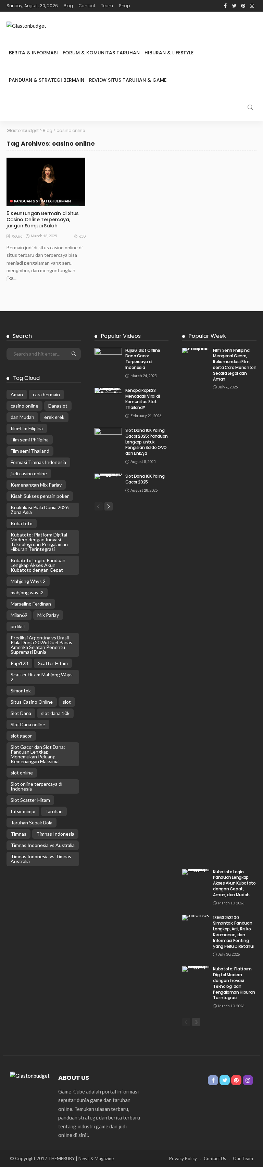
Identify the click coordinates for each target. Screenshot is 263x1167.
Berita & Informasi (33, 52)
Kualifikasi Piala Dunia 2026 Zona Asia (39, 509)
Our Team (243, 1158)
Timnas (18, 834)
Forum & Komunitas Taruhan (101, 52)
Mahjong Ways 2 (28, 581)
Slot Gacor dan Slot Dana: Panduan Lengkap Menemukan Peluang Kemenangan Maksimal (38, 754)
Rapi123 (19, 663)
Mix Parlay (48, 615)
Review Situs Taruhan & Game (127, 80)
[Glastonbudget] (26, 25)
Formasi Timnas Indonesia (38, 462)
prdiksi (18, 626)
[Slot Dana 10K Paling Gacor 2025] (108, 476)
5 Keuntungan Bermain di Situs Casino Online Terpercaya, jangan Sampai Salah (43, 219)
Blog (68, 6)
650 (82, 236)
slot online (22, 772)
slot (67, 702)
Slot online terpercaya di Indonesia (36, 786)
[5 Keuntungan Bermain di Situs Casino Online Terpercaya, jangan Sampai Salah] (46, 182)
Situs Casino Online (32, 702)
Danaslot (57, 406)
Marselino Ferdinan (31, 604)
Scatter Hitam (53, 663)
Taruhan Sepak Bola (31, 822)
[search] (250, 107)
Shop (124, 6)
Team (107, 6)
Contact (87, 6)
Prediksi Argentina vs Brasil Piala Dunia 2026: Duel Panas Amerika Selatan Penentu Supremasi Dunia (41, 645)
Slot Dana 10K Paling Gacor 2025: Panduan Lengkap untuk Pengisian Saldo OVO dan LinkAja (146, 441)
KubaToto (22, 523)
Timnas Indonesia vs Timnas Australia (41, 858)
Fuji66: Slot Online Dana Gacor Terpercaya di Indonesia (142, 358)
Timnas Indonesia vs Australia (43, 845)
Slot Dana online (28, 724)
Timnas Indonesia (55, 834)
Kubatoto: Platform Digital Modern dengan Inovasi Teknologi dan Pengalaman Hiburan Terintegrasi (39, 542)
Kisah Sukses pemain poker (40, 496)
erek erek (54, 417)
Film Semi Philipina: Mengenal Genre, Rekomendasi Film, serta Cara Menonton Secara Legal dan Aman (234, 364)
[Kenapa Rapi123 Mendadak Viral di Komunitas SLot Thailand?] (108, 390)
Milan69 (19, 615)
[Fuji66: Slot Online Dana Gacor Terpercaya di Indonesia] (108, 357)
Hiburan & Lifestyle (169, 52)
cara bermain (46, 394)
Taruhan (54, 811)
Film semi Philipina (30, 439)
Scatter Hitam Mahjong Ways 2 (42, 677)
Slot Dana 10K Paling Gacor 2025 (145, 479)
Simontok (21, 690)
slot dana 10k (55, 713)
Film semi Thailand (30, 451)
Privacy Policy (183, 1158)
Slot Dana (21, 713)
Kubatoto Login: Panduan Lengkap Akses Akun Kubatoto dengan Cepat (38, 565)
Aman (17, 394)
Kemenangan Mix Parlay (36, 485)
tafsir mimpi (23, 811)
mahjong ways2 (27, 592)
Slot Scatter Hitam (30, 800)
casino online (24, 406)
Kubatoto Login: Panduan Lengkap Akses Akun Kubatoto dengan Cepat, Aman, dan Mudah (234, 883)
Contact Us (215, 1158)
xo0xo (17, 236)
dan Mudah (22, 417)
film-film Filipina (27, 428)
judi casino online (29, 473)
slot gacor (21, 736)
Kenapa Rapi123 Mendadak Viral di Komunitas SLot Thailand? (142, 398)
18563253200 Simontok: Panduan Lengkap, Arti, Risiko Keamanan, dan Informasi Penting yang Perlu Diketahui (233, 932)
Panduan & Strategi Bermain (46, 80)
